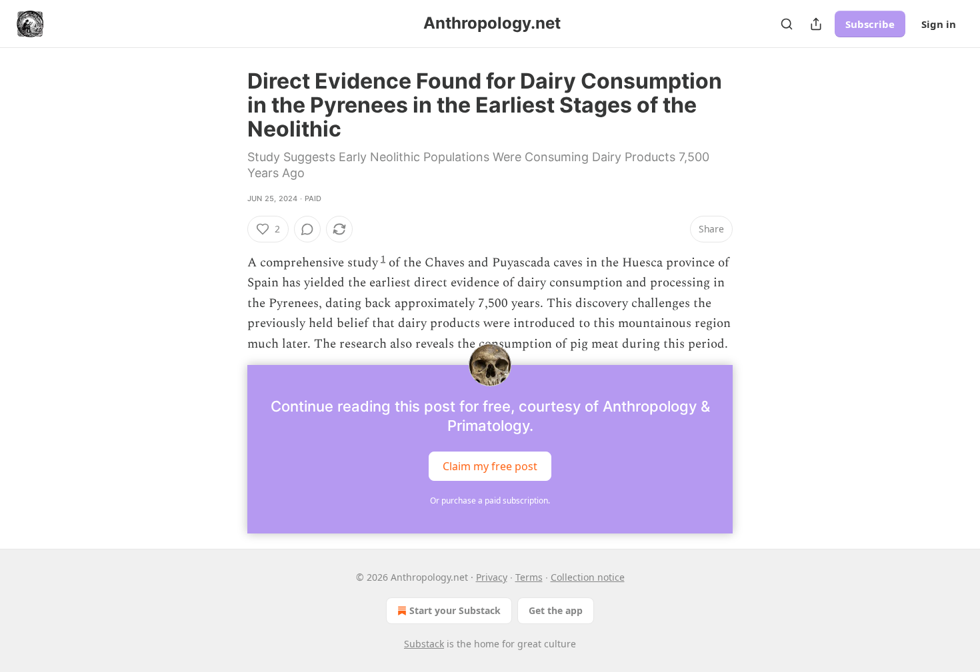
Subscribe (870, 24)
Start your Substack (455, 610)
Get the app (556, 610)
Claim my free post (490, 466)
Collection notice (588, 577)
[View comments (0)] (307, 229)
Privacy (491, 577)
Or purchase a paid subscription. (490, 500)
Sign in (938, 24)
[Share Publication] (816, 24)
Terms (529, 577)
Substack (424, 643)
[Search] (786, 24)
